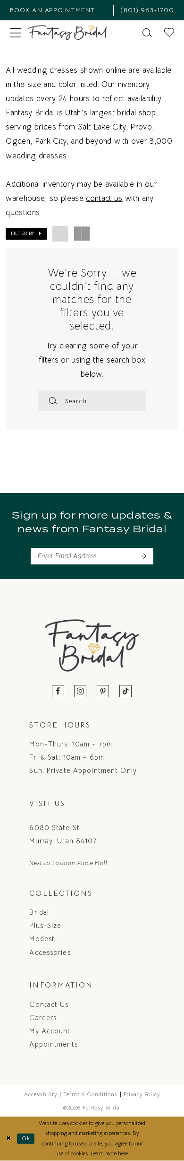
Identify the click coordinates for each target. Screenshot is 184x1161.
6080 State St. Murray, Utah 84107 (63, 834)
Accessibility (40, 1094)
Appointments (53, 1044)
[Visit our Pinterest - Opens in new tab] (103, 692)
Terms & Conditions (90, 1094)
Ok (26, 1138)
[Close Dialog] (9, 1138)
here (123, 1153)
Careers (43, 1018)
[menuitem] (58, 10)
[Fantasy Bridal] (67, 33)
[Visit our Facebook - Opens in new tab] (58, 692)
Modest (42, 939)
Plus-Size (45, 925)
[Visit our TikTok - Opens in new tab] (126, 692)
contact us (104, 198)
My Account (49, 1031)
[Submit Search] (53, 400)
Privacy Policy (142, 1094)
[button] (15, 33)
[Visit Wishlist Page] (169, 33)
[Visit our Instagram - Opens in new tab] (80, 692)
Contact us (48, 1004)
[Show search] (148, 33)
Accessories (49, 952)
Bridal (39, 912)
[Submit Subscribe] (143, 556)
